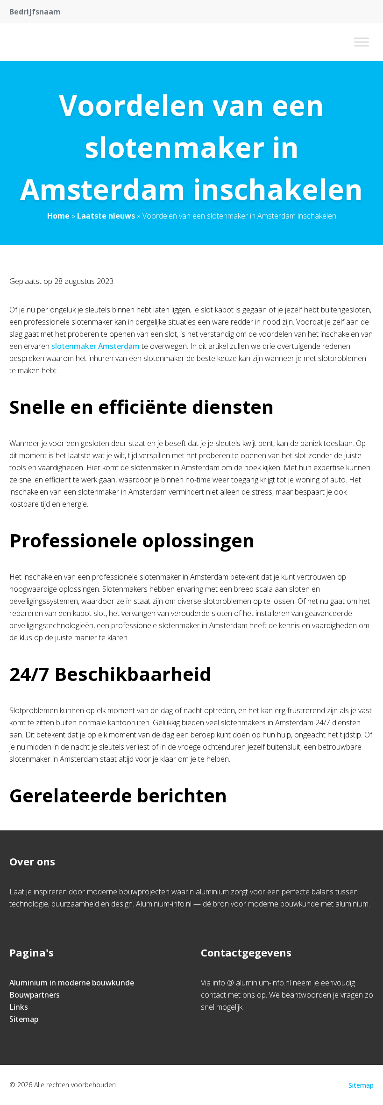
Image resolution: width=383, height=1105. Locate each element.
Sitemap (23, 1019)
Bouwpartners (34, 995)
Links (18, 1007)
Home (58, 216)
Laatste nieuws (106, 216)
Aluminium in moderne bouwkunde (71, 983)
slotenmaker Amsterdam (95, 346)
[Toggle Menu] (361, 41)
